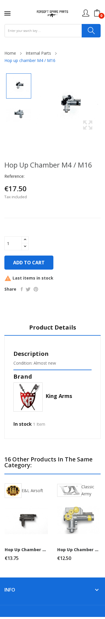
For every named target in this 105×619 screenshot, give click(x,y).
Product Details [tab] (52, 327)
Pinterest (36, 289)
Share (21, 289)
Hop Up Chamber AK (26, 549)
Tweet (28, 289)
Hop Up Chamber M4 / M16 (78, 549)
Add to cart (29, 262)
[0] (97, 13)
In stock (22, 424)
